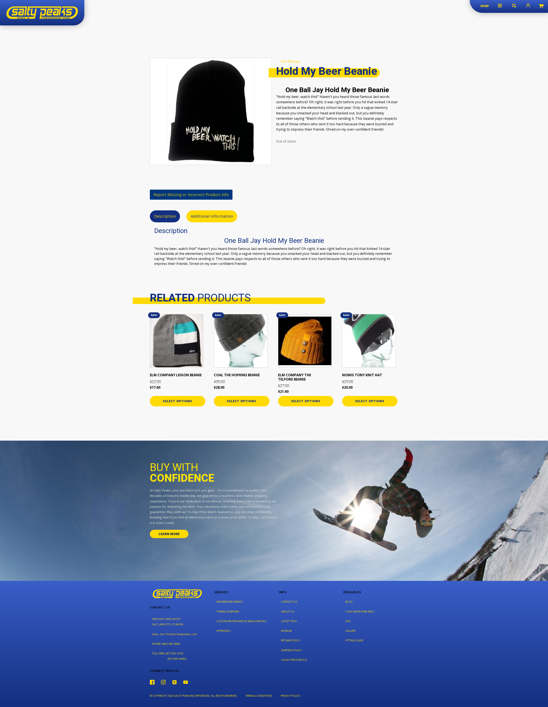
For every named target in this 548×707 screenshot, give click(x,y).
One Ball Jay (289, 61)
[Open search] (514, 5)
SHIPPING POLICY (291, 650)
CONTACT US (289, 602)
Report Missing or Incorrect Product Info (191, 194)
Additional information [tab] (212, 216)
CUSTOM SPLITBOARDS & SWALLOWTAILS (241, 621)
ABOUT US (287, 611)
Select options (177, 401)
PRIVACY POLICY (290, 696)
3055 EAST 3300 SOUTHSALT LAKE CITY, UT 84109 (167, 621)
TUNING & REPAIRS (227, 611)
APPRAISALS (223, 631)
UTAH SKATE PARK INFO (359, 611)
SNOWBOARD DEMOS (229, 602)
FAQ (348, 621)
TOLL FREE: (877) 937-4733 (167, 653)
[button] (499, 5)
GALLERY (350, 631)
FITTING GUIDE (354, 640)
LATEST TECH (289, 621)
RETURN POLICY (290, 640)
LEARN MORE (169, 534)
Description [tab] (165, 216)
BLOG (349, 602)
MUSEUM (286, 631)
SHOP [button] (484, 6)
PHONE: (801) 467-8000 (166, 644)
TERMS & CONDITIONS (258, 696)
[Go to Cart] (541, 6)
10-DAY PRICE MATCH (294, 660)
